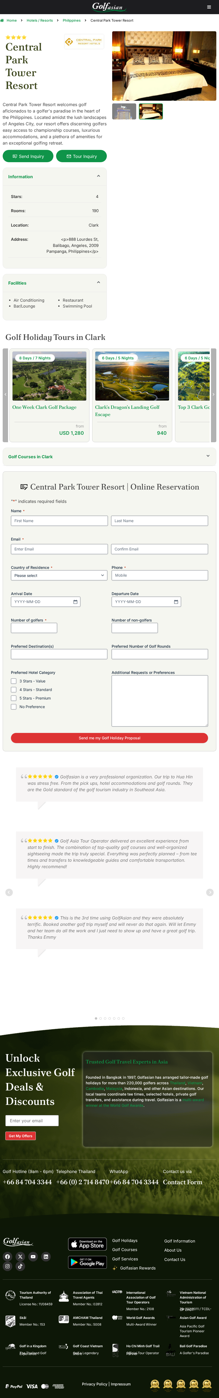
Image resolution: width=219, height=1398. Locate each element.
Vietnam (194, 1083)
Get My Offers (20, 1136)
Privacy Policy (94, 1384)
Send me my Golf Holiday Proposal (109, 738)
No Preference (32, 706)
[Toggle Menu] (209, 7)
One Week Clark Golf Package (44, 407)
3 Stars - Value (32, 681)
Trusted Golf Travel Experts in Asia (127, 1061)
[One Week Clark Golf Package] (49, 377)
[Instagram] (7, 1266)
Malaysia (114, 1088)
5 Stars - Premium (35, 698)
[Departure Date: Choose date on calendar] (176, 602)
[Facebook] (7, 1256)
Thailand (177, 1083)
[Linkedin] (46, 1256)
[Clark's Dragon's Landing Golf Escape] (132, 377)
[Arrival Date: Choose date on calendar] (75, 602)
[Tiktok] (20, 1266)
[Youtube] (33, 1256)
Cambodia (95, 1088)
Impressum (121, 1384)
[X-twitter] (20, 1256)
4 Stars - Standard (35, 689)
